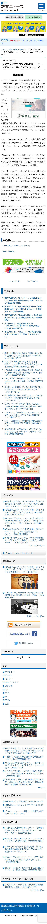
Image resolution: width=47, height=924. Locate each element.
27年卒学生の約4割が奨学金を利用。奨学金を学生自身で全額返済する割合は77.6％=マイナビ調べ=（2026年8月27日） (23, 372)
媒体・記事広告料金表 (14, 17)
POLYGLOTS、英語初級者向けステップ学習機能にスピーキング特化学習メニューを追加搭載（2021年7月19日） (23, 309)
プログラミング (11, 682)
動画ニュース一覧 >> (35, 616)
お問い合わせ (6, 910)
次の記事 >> (32, 281)
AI (6, 697)
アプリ (8, 693)
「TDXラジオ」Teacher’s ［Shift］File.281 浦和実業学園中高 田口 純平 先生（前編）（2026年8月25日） (24, 595)
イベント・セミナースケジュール (19, 553)
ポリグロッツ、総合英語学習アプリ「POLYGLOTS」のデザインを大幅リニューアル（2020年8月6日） (23, 325)
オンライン (9, 672)
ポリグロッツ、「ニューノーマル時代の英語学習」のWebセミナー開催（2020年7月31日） (23, 334)
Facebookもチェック (23, 634)
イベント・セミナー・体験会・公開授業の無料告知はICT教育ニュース (24, 812)
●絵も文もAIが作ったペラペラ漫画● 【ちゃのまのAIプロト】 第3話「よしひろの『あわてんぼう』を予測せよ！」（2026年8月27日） (24, 503)
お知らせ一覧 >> (37, 890)
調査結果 (8, 686)
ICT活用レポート (11, 742)
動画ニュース (9, 561)
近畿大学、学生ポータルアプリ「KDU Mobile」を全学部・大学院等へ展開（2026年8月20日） (24, 840)
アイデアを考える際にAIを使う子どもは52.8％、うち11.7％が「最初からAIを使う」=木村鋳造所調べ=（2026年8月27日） (23, 364)
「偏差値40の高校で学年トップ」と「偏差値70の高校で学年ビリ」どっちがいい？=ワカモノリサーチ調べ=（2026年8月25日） (24, 830)
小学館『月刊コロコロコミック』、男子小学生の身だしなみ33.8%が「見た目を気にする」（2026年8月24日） (24, 859)
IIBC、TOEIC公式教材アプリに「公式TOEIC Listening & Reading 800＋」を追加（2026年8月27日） (24, 381)
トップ (3, 50)
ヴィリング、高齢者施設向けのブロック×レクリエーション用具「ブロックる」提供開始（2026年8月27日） (23, 414)
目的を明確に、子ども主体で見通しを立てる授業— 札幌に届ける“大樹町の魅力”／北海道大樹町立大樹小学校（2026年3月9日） (24, 782)
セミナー (8, 679)
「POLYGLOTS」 (8, 251)
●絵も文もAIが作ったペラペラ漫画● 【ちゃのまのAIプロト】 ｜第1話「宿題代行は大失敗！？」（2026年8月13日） (24, 531)
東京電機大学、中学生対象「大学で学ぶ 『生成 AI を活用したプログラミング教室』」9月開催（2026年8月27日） (23, 431)
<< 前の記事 (14, 281)
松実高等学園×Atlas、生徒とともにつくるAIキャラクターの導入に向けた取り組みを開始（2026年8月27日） (23, 397)
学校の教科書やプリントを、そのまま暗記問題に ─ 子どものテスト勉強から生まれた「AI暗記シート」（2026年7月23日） (24, 540)
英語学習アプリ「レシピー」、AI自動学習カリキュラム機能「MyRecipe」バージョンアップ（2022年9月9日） (24, 300)
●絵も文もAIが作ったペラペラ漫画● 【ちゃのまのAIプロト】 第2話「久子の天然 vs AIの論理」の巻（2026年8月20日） (24, 512)
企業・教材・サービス (17, 50)
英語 (7, 704)
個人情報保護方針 (17, 906)
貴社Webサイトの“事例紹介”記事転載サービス (24, 801)
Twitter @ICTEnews (23, 643)
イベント (8, 675)
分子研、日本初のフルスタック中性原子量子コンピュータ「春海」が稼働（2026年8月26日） (24, 869)
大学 (7, 689)
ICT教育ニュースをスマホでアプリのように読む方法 (24, 806)
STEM (7, 700)
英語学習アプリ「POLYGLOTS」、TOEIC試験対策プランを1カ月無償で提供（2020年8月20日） (23, 317)
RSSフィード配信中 (23, 624)
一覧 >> (41, 787)
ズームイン (8, 495)
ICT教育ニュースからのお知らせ (18, 879)
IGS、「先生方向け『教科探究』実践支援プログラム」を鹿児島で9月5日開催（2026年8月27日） (23, 423)
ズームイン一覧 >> (36, 545)
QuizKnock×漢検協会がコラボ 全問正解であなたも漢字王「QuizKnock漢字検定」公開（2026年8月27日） (23, 389)
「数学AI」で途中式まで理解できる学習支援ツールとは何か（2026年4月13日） (24, 758)
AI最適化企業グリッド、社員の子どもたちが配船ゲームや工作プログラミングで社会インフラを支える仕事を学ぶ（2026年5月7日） (24, 750)
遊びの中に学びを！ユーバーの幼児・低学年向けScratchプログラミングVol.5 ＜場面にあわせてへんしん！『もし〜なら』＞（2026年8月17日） (24, 522)
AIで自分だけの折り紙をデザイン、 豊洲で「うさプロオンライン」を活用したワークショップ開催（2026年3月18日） (24, 765)
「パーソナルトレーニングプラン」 (16, 246)
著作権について (32, 906)
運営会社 (5, 906)
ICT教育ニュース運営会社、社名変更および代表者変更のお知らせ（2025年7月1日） (24, 886)
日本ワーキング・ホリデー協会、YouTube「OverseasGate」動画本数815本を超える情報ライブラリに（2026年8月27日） (23, 406)
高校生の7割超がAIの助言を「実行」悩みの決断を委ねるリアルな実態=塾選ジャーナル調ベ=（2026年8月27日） (23, 355)
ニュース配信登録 (33, 17)
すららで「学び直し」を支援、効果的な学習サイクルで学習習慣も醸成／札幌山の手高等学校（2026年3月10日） (24, 773)
